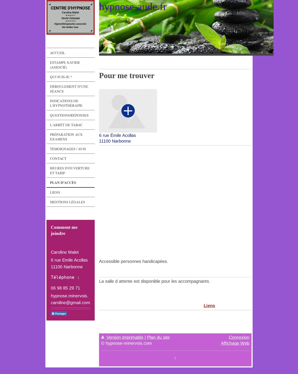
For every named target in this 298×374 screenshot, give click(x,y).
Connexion (239, 337)
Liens (209, 305)
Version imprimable (125, 337)
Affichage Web (235, 343)
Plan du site (158, 337)
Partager (60, 313)
